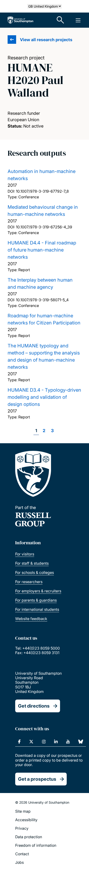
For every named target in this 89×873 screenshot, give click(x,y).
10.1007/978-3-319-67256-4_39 (44, 227)
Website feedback (31, 618)
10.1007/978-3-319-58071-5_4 (42, 299)
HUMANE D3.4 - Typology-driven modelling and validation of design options (44, 397)
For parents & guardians (36, 600)
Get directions (34, 706)
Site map (23, 811)
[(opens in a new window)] (19, 742)
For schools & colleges (34, 572)
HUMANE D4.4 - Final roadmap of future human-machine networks (42, 250)
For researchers (28, 581)
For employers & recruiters (38, 591)
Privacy (21, 828)
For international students (37, 609)
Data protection (28, 836)
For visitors (24, 554)
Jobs (19, 862)
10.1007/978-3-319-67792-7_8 (42, 191)
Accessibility (26, 819)
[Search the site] (60, 20)
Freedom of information (35, 845)
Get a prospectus (37, 779)
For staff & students (32, 563)
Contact (22, 853)
